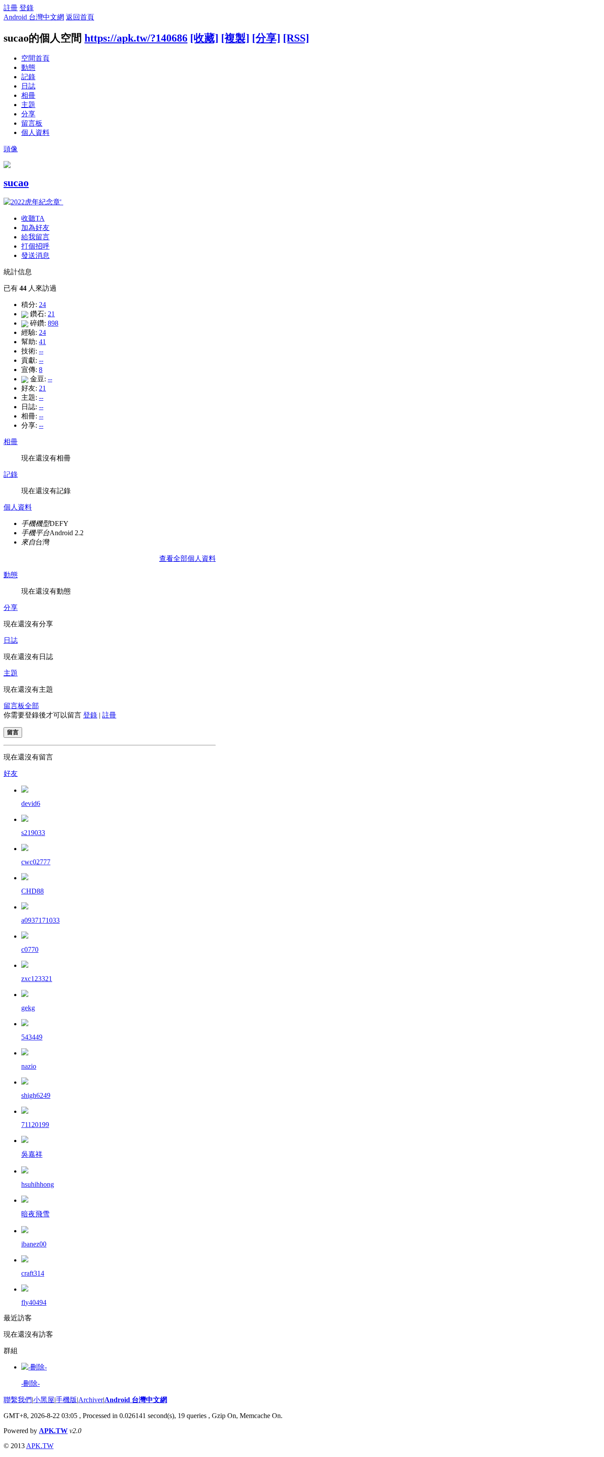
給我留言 (35, 237)
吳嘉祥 (31, 1154)
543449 (31, 1037)
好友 (11, 773)
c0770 (29, 949)
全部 (32, 705)
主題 (28, 104)
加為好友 (35, 227)
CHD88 (32, 891)
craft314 (32, 1273)
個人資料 (35, 132)
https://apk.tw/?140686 (135, 38)
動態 (28, 67)
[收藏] (204, 38)
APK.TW (53, 1430)
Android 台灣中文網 (34, 17)
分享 (28, 114)
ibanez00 (33, 1244)
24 (42, 304)
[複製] (235, 38)
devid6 (30, 803)
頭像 (11, 149)
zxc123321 (36, 978)
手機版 (66, 1399)
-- (41, 351)
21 (51, 314)
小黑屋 (43, 1399)
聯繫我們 (18, 1399)
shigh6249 (35, 1095)
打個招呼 (35, 246)
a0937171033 (40, 920)
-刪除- (30, 1383)
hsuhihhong (37, 1184)
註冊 (11, 8)
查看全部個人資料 (187, 558)
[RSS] (296, 38)
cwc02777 (35, 862)
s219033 (33, 832)
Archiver (90, 1399)
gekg (28, 1008)
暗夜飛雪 (35, 1214)
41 (42, 341)
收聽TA (33, 218)
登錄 (26, 8)
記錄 (28, 77)
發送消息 (35, 255)
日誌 (28, 86)
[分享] (266, 38)
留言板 (31, 123)
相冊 (28, 95)
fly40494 (33, 1302)
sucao (16, 182)
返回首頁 (80, 17)
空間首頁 (35, 58)
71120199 (35, 1124)
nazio (28, 1066)
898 (53, 323)
